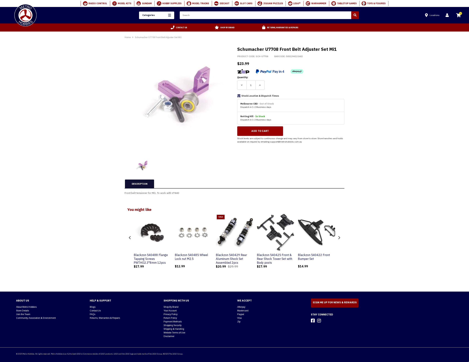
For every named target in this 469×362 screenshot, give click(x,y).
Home (128, 37)
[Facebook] (313, 320)
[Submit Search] (355, 15)
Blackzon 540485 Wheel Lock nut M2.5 (191, 257)
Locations (435, 15)
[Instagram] (319, 320)
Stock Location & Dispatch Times (260, 95)
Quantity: (242, 77)
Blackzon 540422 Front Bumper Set (314, 257)
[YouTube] (325, 320)
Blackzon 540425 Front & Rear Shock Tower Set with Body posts (274, 258)
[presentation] (129, 237)
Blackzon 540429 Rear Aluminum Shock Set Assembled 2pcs (231, 258)
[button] (156, 15)
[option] (179, 27)
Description (139, 183)
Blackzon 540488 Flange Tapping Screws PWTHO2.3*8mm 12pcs (151, 258)
